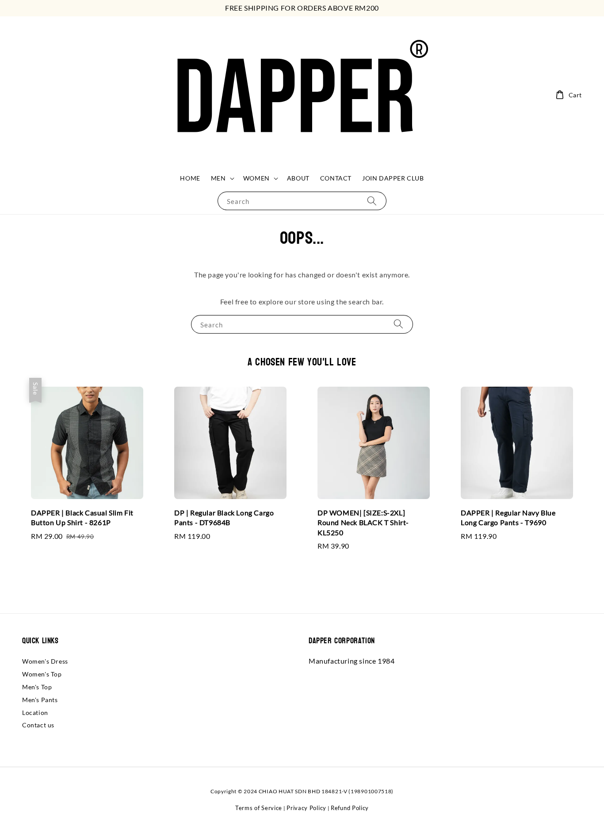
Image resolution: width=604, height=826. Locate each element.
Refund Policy (350, 807)
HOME (190, 178)
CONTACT (336, 178)
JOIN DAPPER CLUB (393, 178)
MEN (218, 178)
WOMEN (256, 178)
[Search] (372, 200)
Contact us (38, 725)
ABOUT (298, 178)
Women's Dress (45, 661)
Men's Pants (40, 699)
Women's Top (42, 674)
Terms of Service (258, 807)
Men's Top (37, 687)
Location (35, 712)
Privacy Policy (306, 807)
